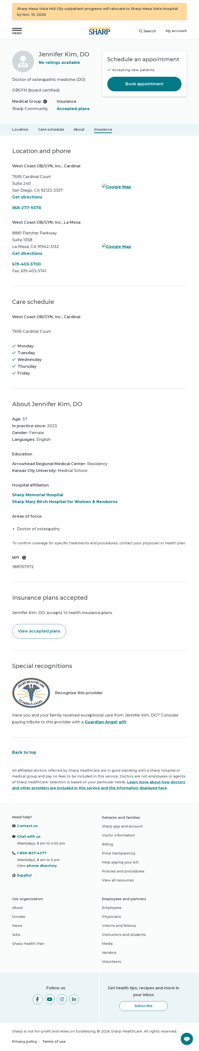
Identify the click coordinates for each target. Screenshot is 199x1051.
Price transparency (118, 853)
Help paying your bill (120, 862)
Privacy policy (24, 1041)
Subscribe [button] (143, 1006)
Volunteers (111, 961)
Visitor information (118, 835)
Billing (107, 844)
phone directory (42, 865)
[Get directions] (144, 187)
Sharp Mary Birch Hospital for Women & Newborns (64, 501)
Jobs (16, 934)
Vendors (109, 952)
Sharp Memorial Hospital (37, 495)
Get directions (27, 197)
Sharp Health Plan (28, 943)
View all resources (118, 880)
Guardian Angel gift (105, 722)
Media (107, 943)
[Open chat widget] (187, 1039)
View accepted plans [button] (39, 631)
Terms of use (54, 1041)
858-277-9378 (26, 207)
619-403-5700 (26, 264)
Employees (112, 908)
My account (176, 31)
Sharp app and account (122, 826)
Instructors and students (124, 934)
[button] (17, 31)
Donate (18, 916)
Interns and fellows (119, 925)
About (79, 129)
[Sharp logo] (99, 31)
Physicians (111, 916)
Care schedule (51, 129)
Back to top (24, 752)
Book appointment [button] (144, 84)
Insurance (103, 129)
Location (20, 129)
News (17, 925)
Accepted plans (73, 108)
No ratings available (59, 62)
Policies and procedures (123, 871)
